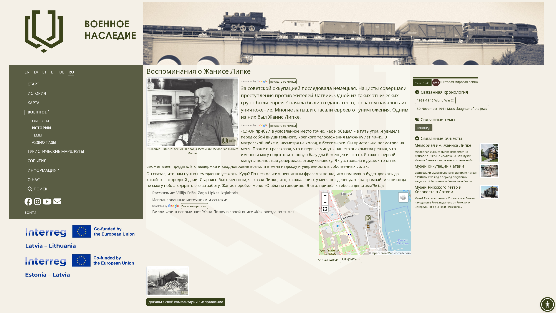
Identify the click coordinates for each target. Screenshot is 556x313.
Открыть (349, 259)
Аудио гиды (44, 142)
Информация (42, 170)
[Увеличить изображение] (192, 112)
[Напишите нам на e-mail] (57, 202)
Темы (37, 135)
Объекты (40, 120)
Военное (37, 112)
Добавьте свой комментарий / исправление (186, 302)
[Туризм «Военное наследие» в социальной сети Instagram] (37, 203)
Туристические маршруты (56, 151)
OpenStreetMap (383, 253)
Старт (33, 84)
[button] (283, 81)
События (37, 160)
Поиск (40, 188)
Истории (41, 127)
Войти (30, 212)
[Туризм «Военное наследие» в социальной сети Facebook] (28, 203)
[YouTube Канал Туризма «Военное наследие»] (47, 203)
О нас (34, 179)
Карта (34, 102)
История (37, 93)
